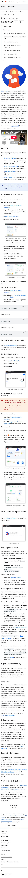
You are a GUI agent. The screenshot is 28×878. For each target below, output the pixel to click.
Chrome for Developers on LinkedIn (10, 862)
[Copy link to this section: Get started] (12, 148)
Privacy (7, 870)
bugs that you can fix (19, 790)
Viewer (12, 657)
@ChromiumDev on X (6, 857)
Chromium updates (6, 843)
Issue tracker (5, 790)
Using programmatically (10, 345)
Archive (3, 847)
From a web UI (8, 177)
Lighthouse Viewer (11, 518)
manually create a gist (20, 627)
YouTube (3, 859)
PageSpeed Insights (13, 361)
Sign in (24, 2)
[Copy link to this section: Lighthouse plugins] (16, 720)
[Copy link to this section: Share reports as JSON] (19, 548)
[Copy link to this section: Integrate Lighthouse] (20, 753)
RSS (2, 864)
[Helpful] (11, 15)
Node (11, 297)
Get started (20, 11)
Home (2, 11)
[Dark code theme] (23, 306)
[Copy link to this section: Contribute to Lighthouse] (24, 781)
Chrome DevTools (16, 402)
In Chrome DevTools (10, 158)
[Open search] (17, 2)
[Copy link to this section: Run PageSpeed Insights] (20, 354)
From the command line (11, 166)
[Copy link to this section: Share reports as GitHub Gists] (24, 589)
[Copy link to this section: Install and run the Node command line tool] (8, 284)
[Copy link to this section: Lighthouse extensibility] (22, 664)
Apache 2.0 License (5, 819)
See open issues (5, 836)
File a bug (3, 833)
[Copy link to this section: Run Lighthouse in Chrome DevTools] (6, 197)
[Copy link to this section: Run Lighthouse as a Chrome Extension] (9, 396)
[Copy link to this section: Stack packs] (11, 682)
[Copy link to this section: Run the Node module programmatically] (2, 342)
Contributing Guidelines (8, 715)
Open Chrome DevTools (11, 216)
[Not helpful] (13, 15)
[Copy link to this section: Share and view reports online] (2, 514)
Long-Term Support (20, 295)
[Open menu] (2, 2)
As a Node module (9, 171)
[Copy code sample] (25, 306)
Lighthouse (11, 7)
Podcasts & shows (5, 850)
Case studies (4, 845)
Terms (2, 870)
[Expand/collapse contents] (12, 27)
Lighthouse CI (15, 126)
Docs (3, 7)
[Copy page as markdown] (20, 22)
